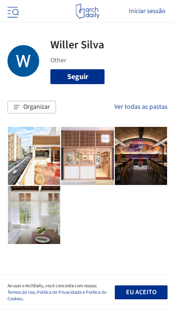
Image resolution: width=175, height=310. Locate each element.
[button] (31, 107)
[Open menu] (12, 11)
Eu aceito (141, 292)
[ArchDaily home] (87, 11)
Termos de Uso (21, 292)
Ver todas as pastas (141, 107)
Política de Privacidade (59, 292)
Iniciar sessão (147, 11)
